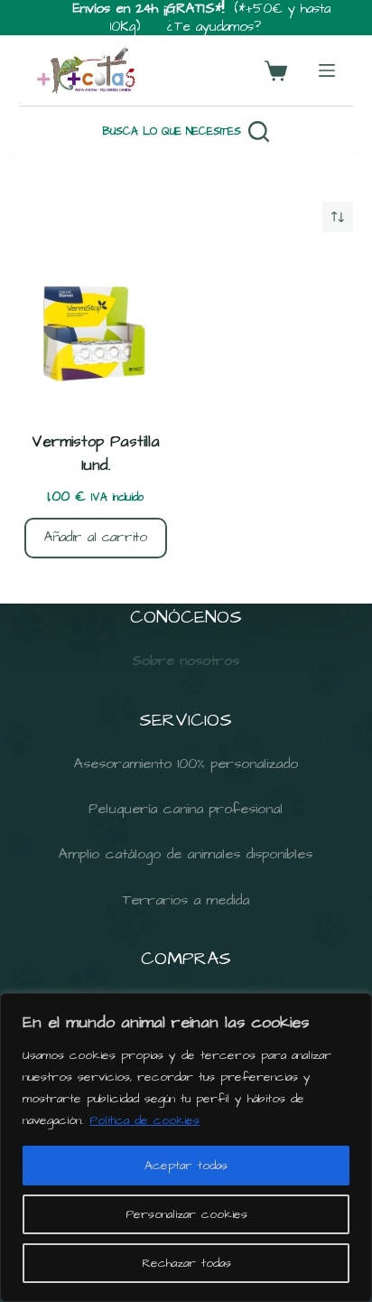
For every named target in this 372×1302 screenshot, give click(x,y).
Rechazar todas (186, 1263)
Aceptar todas (186, 1166)
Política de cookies (144, 1120)
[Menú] (327, 70)
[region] (186, 1147)
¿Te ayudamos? (214, 26)
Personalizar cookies (186, 1214)
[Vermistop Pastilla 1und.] (95, 331)
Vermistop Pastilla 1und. (96, 453)
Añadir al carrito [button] (95, 537)
